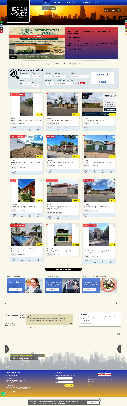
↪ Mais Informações (75, 49)
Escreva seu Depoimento (9, 324)
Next (116, 42)
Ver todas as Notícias (86, 323)
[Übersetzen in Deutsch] (126, 29)
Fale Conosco (15, 289)
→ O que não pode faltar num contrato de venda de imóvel (99, 317)
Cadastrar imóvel (52, 289)
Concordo (93, 402)
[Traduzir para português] (126, 21)
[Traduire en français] (126, 27)
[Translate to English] (126, 23)
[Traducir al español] (126, 25)
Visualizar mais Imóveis (63, 269)
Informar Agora (89, 289)
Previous (11, 42)
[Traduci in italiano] (126, 31)
